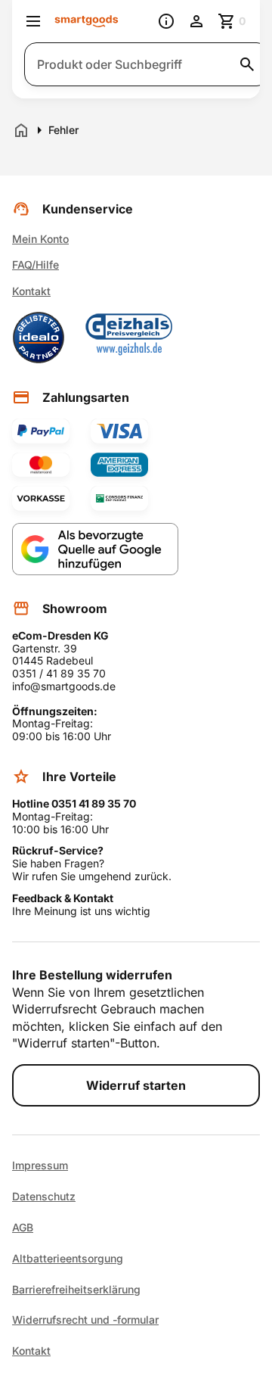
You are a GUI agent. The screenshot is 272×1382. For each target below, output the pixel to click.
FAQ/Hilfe (35, 264)
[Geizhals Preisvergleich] (129, 337)
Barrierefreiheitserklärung (76, 1290)
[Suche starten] (247, 64)
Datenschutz (44, 1197)
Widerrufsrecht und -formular (85, 1320)
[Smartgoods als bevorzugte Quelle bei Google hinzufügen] (95, 549)
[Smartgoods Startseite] (86, 21)
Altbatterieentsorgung (67, 1259)
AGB (22, 1228)
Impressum (40, 1165)
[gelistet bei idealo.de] (38, 337)
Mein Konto (40, 238)
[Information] (166, 21)
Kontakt (31, 291)
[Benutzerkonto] (196, 21)
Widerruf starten (136, 1085)
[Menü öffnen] (33, 21)
